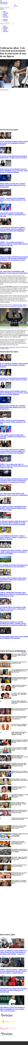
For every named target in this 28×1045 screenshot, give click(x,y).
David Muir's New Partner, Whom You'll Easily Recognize (18, 788)
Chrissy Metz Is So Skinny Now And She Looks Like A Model (18, 882)
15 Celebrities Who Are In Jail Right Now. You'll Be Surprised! (19, 796)
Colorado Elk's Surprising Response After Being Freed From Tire (19, 702)
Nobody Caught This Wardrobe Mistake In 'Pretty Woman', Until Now (19, 757)
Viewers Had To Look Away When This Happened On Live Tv (19, 772)
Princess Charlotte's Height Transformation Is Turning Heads (19, 749)
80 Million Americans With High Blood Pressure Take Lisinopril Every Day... (18, 765)
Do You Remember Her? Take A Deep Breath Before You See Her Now (19, 671)
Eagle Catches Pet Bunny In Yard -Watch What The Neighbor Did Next (19, 733)
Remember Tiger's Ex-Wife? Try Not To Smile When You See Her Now (19, 858)
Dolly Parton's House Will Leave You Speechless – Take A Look (18, 827)
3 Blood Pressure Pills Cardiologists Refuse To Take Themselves (18, 843)
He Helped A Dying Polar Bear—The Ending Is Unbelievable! (19, 835)
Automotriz (5, 12)
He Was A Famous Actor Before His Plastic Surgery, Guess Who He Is (19, 804)
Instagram (5, 20)
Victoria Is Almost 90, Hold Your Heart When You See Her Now (19, 655)
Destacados (5, 16)
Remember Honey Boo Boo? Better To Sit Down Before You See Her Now (19, 811)
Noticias (5, 15)
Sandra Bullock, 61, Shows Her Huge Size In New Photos (19, 779)
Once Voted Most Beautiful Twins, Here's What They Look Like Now (19, 718)
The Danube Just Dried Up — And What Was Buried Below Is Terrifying (19, 850)
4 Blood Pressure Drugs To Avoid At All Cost (19, 662)
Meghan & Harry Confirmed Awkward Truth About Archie (19, 686)
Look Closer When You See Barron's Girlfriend (19, 865)
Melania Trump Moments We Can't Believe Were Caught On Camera (19, 679)
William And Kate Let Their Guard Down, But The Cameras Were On (19, 874)
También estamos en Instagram (7, 347)
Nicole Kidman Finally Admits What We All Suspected (19, 709)
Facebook (5, 19)
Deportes (5, 14)
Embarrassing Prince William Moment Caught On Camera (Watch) (19, 741)
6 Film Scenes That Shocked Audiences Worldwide (19, 818)
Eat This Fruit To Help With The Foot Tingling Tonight (19, 725)
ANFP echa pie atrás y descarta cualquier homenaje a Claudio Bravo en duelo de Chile (13, 305)
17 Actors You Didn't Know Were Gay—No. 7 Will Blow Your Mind (19, 694)
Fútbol (4, 11)
